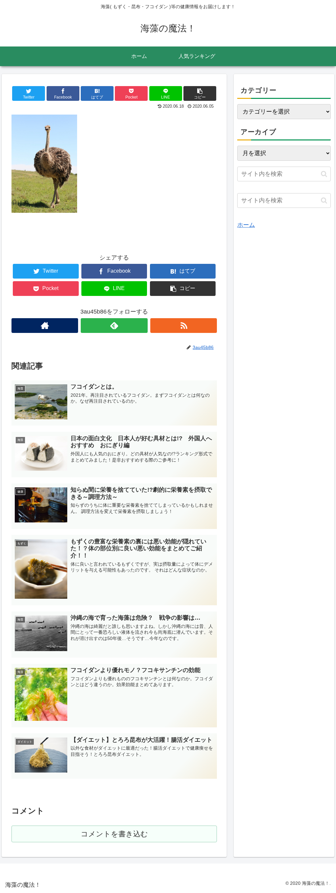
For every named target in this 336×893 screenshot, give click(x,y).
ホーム (246, 225)
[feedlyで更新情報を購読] (114, 325)
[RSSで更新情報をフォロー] (183, 325)
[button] (324, 174)
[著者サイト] (44, 325)
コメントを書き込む (114, 834)
